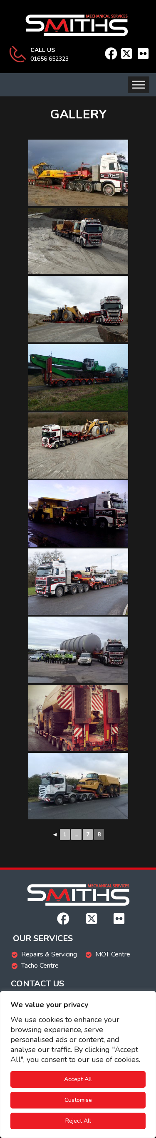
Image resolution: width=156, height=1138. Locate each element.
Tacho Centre (40, 965)
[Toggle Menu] (138, 84)
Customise (78, 1100)
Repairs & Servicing (49, 954)
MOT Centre (112, 954)
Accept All (78, 1079)
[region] (78, 1064)
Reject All (78, 1121)
